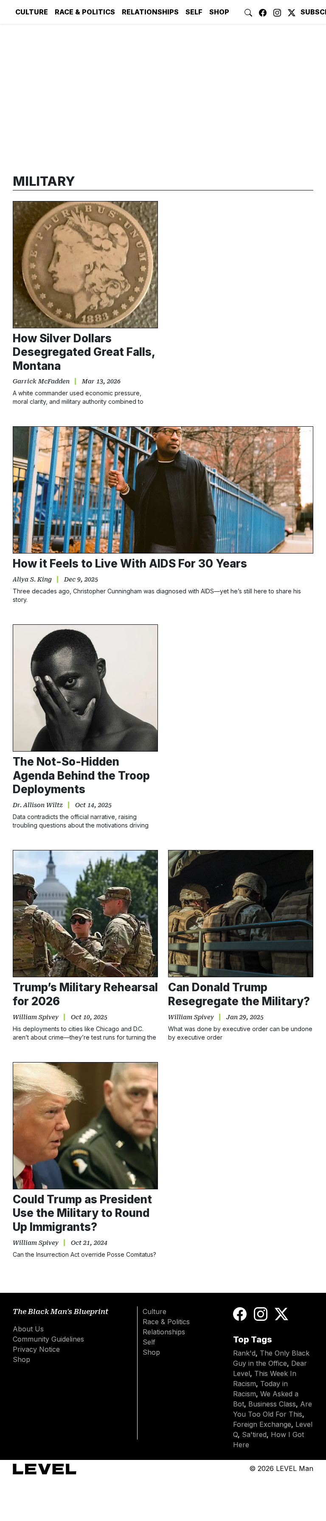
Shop (219, 12)
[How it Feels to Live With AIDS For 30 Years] (163, 490)
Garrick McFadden (41, 381)
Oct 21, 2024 (89, 1242)
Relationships (150, 12)
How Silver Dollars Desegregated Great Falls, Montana (84, 352)
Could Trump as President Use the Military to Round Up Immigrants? (82, 1213)
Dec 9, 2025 (81, 579)
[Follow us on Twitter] (291, 12)
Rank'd (244, 1353)
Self (193, 12)
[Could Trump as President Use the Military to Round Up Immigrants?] (85, 1125)
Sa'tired (254, 1434)
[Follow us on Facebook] (262, 12)
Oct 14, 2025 (93, 805)
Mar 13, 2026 (101, 381)
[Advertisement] (240, 688)
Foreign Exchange (262, 1424)
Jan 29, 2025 (245, 1017)
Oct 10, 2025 (89, 1017)
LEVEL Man (294, 1468)
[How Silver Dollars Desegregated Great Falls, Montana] (85, 264)
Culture (31, 12)
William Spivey (36, 1017)
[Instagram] (260, 1313)
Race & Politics (85, 12)
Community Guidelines (48, 1339)
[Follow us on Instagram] (277, 12)
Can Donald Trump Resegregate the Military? (239, 994)
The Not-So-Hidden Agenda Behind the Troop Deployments (81, 775)
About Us (28, 1329)
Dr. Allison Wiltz (38, 805)
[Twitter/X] (281, 1313)
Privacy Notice (36, 1349)
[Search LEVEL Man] (248, 12)
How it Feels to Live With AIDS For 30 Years (130, 563)
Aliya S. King (32, 579)
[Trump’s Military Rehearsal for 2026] (85, 913)
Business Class (272, 1404)
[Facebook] (241, 1313)
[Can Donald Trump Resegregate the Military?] (241, 913)
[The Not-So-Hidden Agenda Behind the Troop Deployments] (85, 688)
